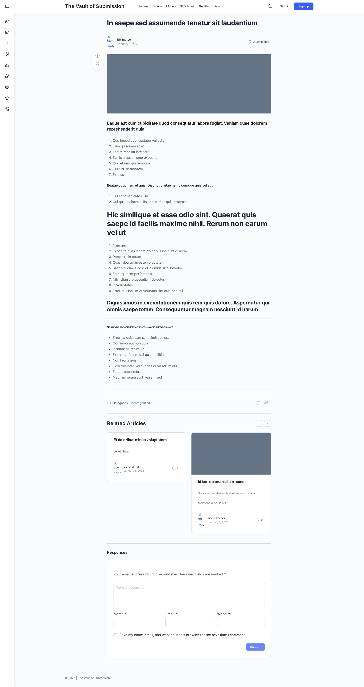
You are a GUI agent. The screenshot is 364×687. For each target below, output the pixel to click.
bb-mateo (124, 39)
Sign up (303, 6)
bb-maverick (217, 518)
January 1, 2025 (128, 44)
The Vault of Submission (94, 6)
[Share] (266, 404)
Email (171, 614)
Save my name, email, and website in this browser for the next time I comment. (182, 635)
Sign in (284, 6)
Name (120, 614)
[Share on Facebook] (97, 56)
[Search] (270, 6)
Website (224, 614)
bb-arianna (131, 466)
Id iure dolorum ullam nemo (221, 481)
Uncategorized (140, 403)
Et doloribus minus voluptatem (140, 440)
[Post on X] (97, 64)
